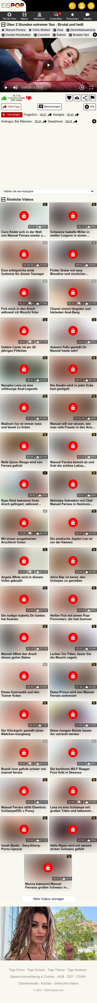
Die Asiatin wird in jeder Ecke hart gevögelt (71, 387)
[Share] (84, 98)
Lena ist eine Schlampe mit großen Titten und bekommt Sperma (70, 809)
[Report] (92, 98)
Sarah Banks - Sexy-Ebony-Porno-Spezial (21, 847)
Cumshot (43, 34)
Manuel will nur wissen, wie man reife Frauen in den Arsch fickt (72, 425)
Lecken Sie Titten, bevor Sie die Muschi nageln (70, 655)
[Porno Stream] (13, 5)
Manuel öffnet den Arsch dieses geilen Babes (19, 655)
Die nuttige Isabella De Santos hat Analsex (23, 617)
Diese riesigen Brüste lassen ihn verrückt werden (71, 732)
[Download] (77, 98)
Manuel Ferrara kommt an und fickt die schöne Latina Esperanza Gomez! (72, 463)
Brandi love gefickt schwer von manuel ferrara (23, 770)
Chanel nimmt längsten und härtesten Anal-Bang (70, 310)
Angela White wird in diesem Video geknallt (22, 578)
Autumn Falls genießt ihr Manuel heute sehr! (68, 348)
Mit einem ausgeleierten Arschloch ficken (18, 540)
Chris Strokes (41, 30)
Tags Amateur (76, 970)
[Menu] (91, 5)
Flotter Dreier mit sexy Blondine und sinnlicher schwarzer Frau (67, 272)
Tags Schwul (36, 970)
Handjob (58, 114)
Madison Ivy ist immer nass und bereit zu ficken (21, 425)
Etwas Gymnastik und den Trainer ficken (20, 693)
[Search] (72, 5)
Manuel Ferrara (15, 30)
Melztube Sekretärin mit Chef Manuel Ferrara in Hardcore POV (71, 502)
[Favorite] (69, 98)
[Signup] (81, 5)
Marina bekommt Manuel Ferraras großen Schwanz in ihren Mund (45, 885)
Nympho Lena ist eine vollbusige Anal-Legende (19, 387)
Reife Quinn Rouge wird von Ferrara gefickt (21, 463)
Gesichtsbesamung (82, 30)
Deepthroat (55, 121)
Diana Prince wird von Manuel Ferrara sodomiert (72, 693)
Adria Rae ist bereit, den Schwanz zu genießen (67, 578)
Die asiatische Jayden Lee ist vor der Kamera (71, 540)
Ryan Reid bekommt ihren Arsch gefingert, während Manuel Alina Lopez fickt (20, 502)
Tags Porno (16, 970)
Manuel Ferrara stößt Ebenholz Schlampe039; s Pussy (23, 809)
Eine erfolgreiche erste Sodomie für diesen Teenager (22, 272)
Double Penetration (18, 34)
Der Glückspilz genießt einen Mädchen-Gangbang (22, 732)
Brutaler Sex (81, 34)
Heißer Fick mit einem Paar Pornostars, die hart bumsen (71, 617)
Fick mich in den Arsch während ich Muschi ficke (19, 310)
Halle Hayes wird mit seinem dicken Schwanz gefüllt (71, 847)
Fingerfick (30, 114)
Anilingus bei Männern (16, 121)
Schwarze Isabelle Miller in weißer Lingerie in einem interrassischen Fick (69, 233)
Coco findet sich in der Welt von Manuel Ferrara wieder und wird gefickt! (24, 233)
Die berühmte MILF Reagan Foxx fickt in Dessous (70, 770)
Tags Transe (56, 970)
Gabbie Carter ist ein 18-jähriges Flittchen (18, 348)
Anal (60, 30)
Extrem (61, 34)
